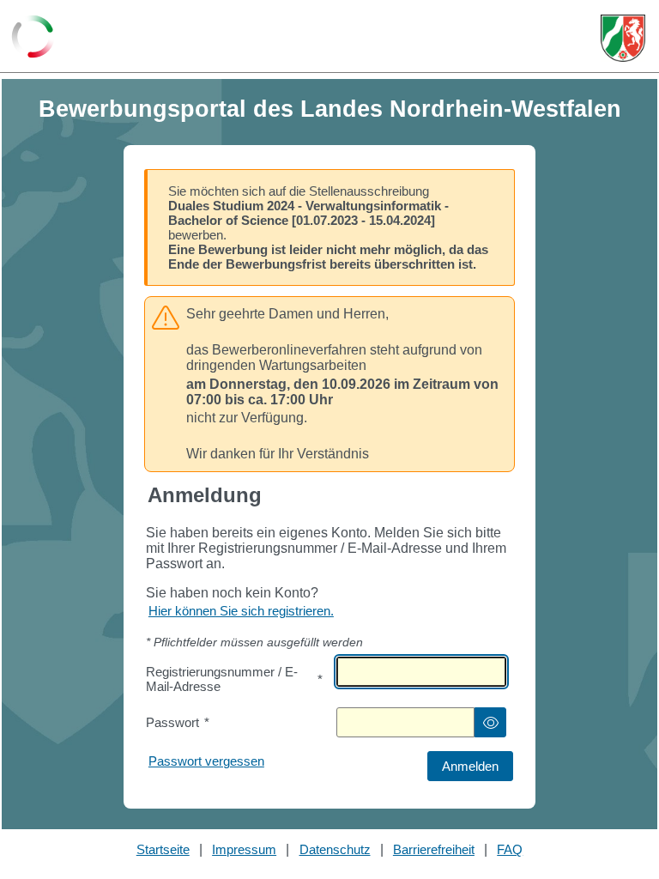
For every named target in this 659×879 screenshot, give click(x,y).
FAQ (510, 849)
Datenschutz (335, 849)
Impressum (244, 849)
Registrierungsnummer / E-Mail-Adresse (234, 679)
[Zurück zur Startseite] (33, 37)
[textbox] (421, 672)
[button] (491, 722)
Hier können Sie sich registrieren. (241, 610)
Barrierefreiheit (434, 849)
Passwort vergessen (206, 761)
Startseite (163, 849)
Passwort (177, 722)
